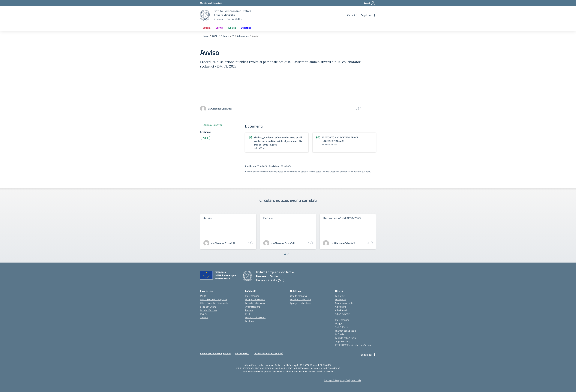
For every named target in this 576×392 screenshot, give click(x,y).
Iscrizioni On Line (208, 310)
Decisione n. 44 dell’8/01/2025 (342, 218)
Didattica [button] (246, 28)
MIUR (203, 296)
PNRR (205, 137)
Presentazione (252, 296)
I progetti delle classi (300, 303)
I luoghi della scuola (255, 299)
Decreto (268, 218)
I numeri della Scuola (345, 330)
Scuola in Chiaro (208, 306)
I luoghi (338, 323)
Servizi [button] (219, 28)
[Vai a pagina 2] (288, 254)
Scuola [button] (206, 28)
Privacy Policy (242, 353)
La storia (249, 321)
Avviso (207, 218)
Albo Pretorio (341, 310)
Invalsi (203, 314)
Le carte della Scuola (345, 338)
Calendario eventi (343, 303)
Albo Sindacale (342, 314)
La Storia (339, 334)
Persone (249, 310)
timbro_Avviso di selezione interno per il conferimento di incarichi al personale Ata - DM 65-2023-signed (279, 141)
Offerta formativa (299, 296)
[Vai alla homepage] (205, 15)
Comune (204, 317)
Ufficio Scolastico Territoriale (214, 303)
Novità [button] (232, 28)
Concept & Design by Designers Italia (342, 380)
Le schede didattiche (300, 299)
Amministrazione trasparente (215, 353)
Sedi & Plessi (341, 327)
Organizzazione (252, 306)
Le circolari (340, 299)
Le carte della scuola (255, 303)
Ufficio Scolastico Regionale (213, 299)
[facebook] (374, 15)
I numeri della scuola (255, 317)
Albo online (340, 306)
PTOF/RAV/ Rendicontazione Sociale (353, 345)
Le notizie (340, 296)
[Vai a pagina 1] (285, 254)
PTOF (247, 314)
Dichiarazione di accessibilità (268, 353)
